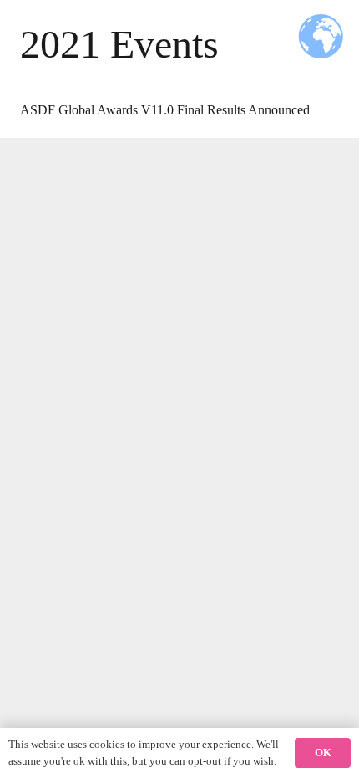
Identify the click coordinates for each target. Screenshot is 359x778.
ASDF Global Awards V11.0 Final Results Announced (165, 110)
